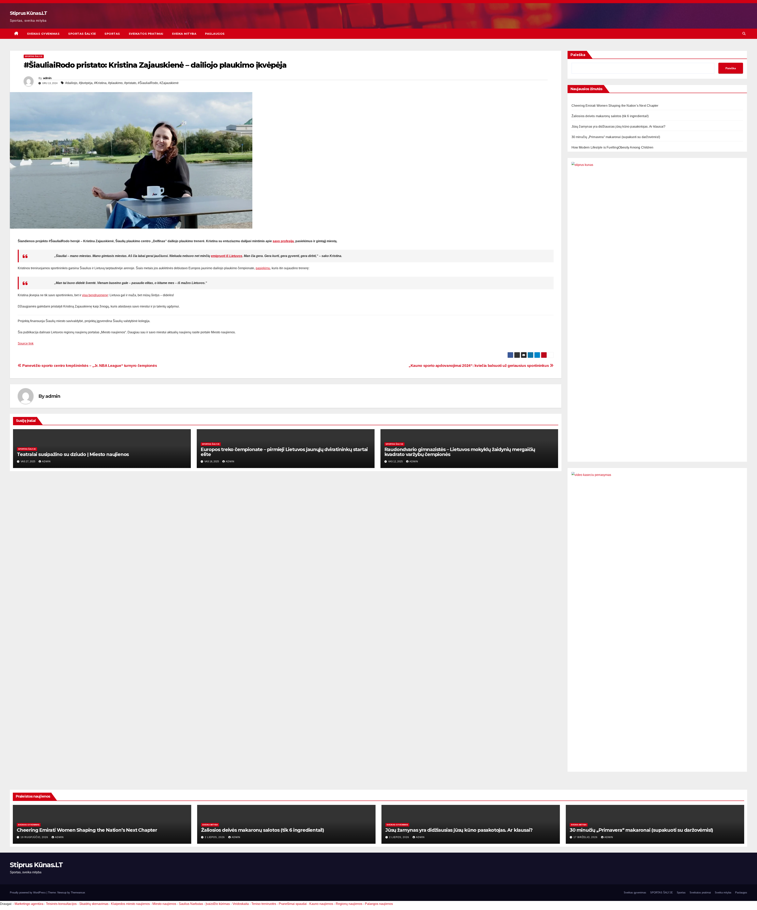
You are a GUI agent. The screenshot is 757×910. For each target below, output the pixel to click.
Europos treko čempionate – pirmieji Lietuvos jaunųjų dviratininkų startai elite (284, 452)
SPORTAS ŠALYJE (82, 34)
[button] (744, 33)
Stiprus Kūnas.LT (28, 13)
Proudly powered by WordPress (28, 892)
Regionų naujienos (349, 903)
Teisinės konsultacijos (61, 903)
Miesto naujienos (164, 903)
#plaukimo (115, 83)
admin (47, 78)
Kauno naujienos (321, 903)
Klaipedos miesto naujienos (130, 903)
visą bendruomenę (95, 295)
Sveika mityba (184, 34)
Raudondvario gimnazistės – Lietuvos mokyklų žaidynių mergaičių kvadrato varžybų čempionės (459, 452)
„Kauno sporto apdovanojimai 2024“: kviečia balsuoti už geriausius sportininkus (479, 365)
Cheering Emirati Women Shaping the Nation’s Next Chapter (614, 105)
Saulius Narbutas (191, 903)
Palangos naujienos (379, 903)
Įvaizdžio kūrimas (218, 903)
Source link (26, 343)
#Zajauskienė (169, 83)
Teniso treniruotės (263, 903)
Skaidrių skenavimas (93, 903)
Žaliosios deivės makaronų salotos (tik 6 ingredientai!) (610, 116)
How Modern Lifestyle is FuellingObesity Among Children (612, 147)
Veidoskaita (240, 903)
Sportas (112, 34)
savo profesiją (283, 241)
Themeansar (78, 892)
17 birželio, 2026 (585, 837)
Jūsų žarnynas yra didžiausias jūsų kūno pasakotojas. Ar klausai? (618, 126)
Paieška (578, 55)
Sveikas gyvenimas (43, 34)
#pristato (130, 83)
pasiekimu (263, 268)
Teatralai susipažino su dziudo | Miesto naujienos (73, 454)
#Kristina (100, 83)
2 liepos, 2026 (215, 837)
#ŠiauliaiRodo (148, 83)
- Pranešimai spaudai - (293, 903)
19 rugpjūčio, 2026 (35, 837)
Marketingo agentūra (29, 903)
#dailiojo (71, 83)
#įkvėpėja (85, 83)
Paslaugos (215, 34)
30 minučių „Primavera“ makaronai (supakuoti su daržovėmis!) (615, 137)
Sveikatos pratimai (146, 34)
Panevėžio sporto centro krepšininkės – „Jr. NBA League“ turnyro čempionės (89, 365)
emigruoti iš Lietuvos (226, 256)
